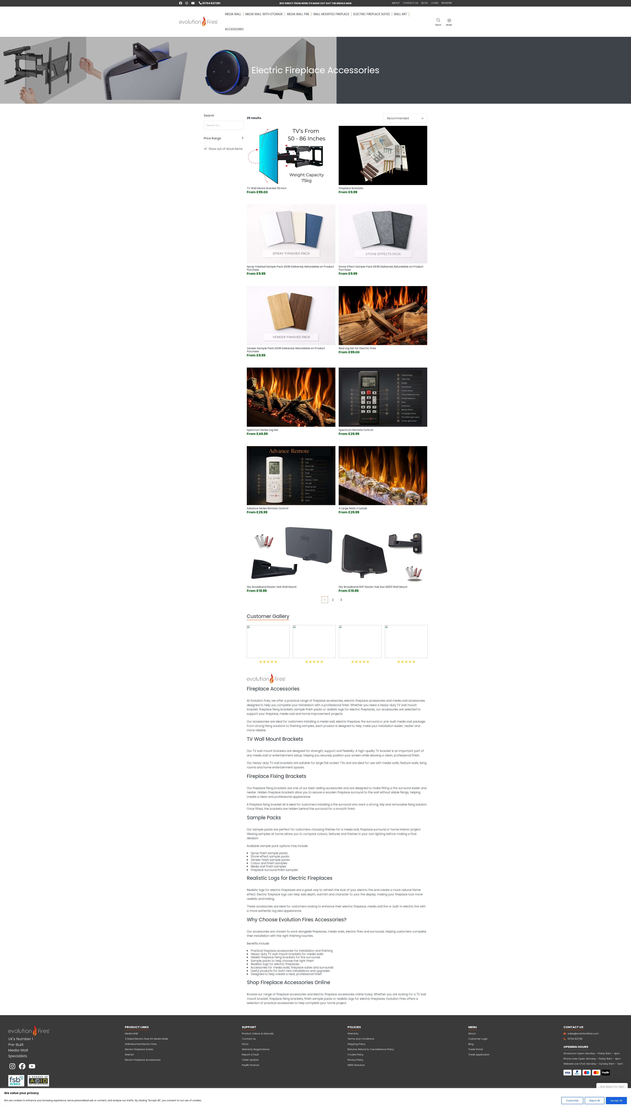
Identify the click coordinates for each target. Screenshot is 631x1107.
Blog (424, 3)
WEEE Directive (356, 1065)
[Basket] (449, 20)
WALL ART (400, 14)
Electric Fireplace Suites (139, 1049)
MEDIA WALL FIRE (298, 14)
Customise (572, 1100)
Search (438, 25)
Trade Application (479, 1054)
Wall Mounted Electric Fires (141, 1044)
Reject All (594, 1100)
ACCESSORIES (234, 29)
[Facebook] (22, 1066)
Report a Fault (250, 1054)
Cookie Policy (355, 1054)
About (396, 3)
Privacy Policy (355, 1059)
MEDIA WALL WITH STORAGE (264, 14)
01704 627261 (211, 3)
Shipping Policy (356, 1044)
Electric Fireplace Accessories (143, 1059)
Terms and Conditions (361, 1038)
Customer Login (478, 1038)
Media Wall (131, 1033)
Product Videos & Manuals (258, 1033)
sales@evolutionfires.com (583, 1033)
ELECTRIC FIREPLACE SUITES (371, 14)
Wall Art (129, 1054)
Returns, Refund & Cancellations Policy (371, 1049)
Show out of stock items (226, 149)
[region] (315, 1097)
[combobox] (405, 118)
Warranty (353, 1033)
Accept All (616, 1100)
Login (434, 3)
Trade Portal (475, 1049)
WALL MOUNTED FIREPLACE (331, 14)
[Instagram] (12, 1066)
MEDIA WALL (233, 14)
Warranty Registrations (255, 1049)
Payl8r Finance (250, 1065)
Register (447, 3)
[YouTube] (32, 1066)
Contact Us (410, 3)
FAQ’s (245, 1044)
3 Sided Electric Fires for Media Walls (146, 1038)
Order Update (250, 1059)
